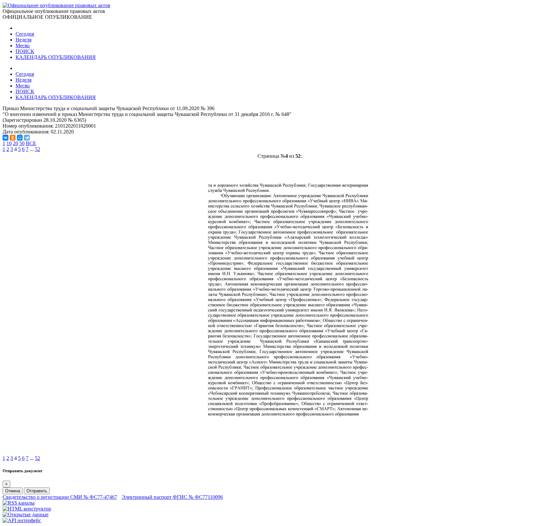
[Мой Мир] (20, 138)
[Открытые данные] (26, 514)
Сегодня (25, 34)
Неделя (23, 39)
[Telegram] (27, 138)
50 (22, 143)
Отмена (12, 490)
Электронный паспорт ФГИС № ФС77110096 (172, 497)
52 (37, 149)
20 (15, 143)
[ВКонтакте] (5, 138)
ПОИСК (25, 51)
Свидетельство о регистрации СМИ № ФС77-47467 (60, 497)
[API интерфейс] (22, 520)
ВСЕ (31, 143)
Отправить (37, 490)
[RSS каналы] (19, 503)
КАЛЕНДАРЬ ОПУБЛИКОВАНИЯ (56, 57)
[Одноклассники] (13, 138)
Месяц (23, 45)
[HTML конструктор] (27, 508)
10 (9, 143)
